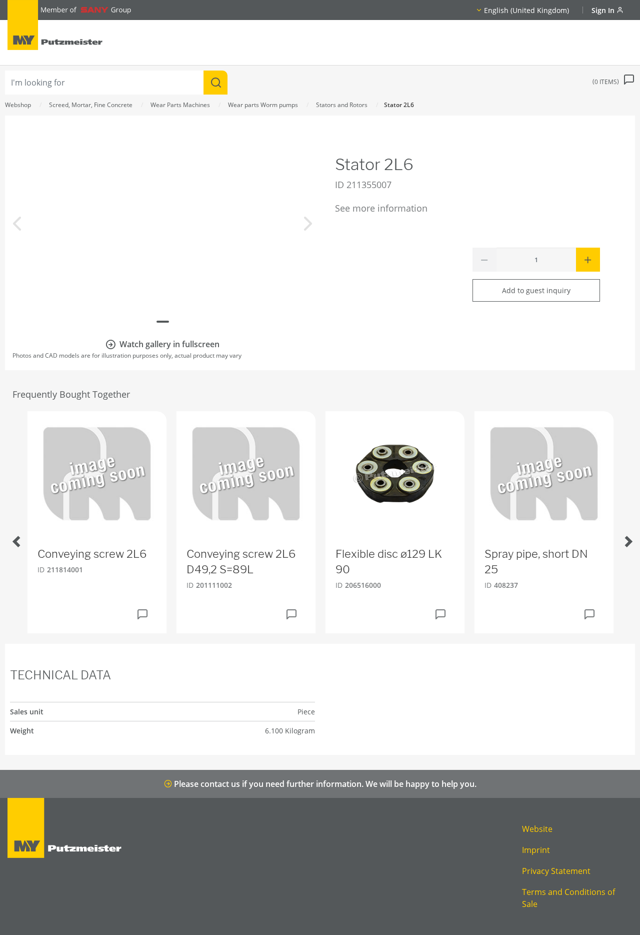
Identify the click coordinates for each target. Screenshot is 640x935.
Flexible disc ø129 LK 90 (389, 561)
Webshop (18, 105)
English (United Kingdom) (526, 10)
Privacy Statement (556, 870)
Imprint (536, 849)
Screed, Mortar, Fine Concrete (90, 105)
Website (537, 828)
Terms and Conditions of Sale (568, 897)
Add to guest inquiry (536, 290)
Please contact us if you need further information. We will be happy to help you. (324, 783)
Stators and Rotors (342, 105)
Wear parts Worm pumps (263, 105)
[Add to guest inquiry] (143, 614)
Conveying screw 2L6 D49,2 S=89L (241, 561)
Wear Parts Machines (180, 105)
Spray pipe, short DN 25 (536, 561)
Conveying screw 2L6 (92, 553)
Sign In (604, 10)
